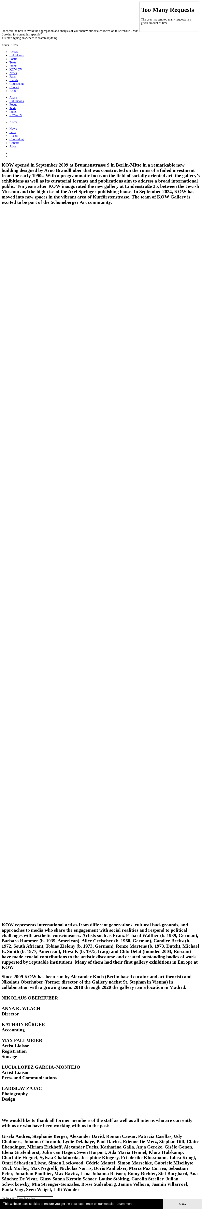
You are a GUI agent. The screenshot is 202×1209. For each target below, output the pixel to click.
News (13, 73)
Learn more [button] (125, 1203)
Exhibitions (16, 55)
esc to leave (9, 1198)
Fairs (12, 76)
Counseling (16, 83)
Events (13, 80)
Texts (12, 62)
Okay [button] (182, 1203)
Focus (13, 59)
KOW (13, 122)
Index (13, 66)
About (13, 90)
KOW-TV (15, 69)
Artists (13, 51)
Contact (14, 87)
